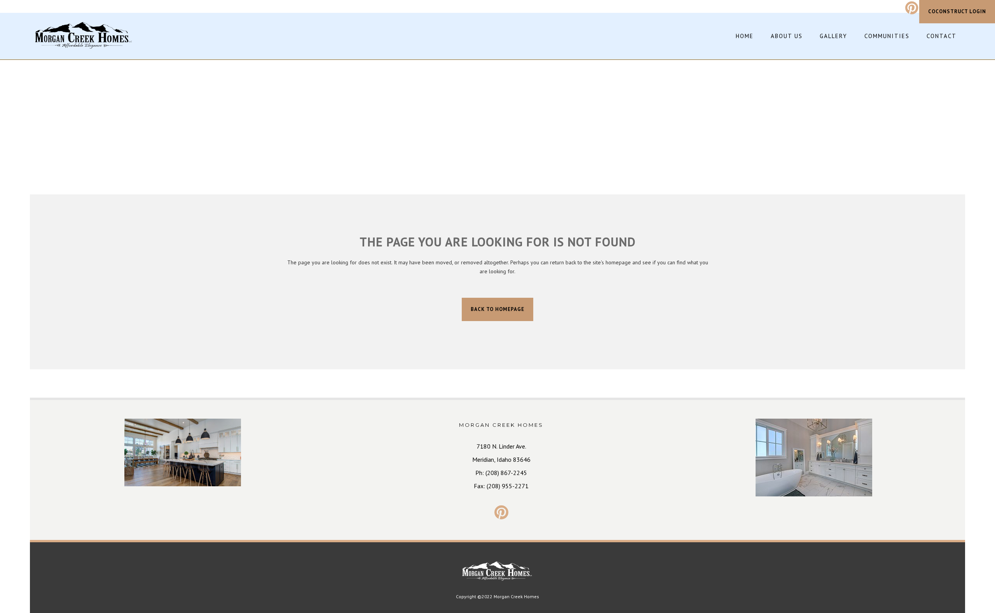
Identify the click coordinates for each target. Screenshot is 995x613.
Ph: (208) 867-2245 (501, 473)
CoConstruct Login (957, 11)
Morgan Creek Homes (516, 596)
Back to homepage (497, 309)
